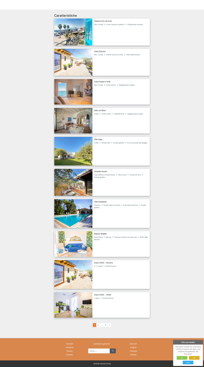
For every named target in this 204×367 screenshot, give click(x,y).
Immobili (101, 5)
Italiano (133, 355)
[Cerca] (113, 350)
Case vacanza (111, 5)
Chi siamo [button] (144, 5)
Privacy (70, 351)
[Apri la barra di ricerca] (150, 4)
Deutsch (133, 344)
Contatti (69, 344)
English (133, 347)
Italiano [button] (120, 5)
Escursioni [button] (129, 5)
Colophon (70, 347)
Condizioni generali (101, 344)
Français (133, 351)
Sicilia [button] (137, 5)
